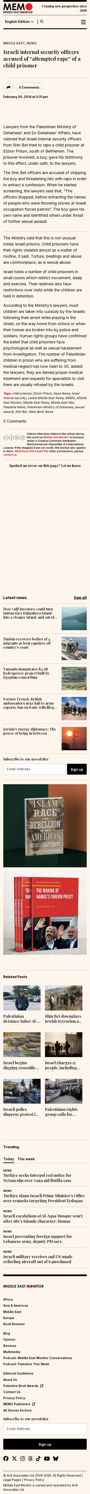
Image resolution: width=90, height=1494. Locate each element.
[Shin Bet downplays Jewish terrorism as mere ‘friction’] (63, 997)
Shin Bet (21, 411)
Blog (6, 1333)
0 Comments (29, 87)
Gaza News (61, 393)
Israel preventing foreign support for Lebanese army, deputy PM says (37, 1239)
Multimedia (11, 1352)
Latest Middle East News (45, 398)
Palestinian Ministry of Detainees (50, 407)
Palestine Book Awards (20, 1386)
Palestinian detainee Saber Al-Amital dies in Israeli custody (20, 1019)
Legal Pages (12, 1480)
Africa (8, 1299)
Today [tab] (8, 1159)
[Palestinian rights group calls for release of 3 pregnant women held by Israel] (63, 1091)
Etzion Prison (42, 393)
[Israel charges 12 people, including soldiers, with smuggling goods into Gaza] (63, 1044)
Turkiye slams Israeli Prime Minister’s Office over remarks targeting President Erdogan (44, 1198)
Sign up (77, 769)
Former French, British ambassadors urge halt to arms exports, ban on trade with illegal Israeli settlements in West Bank (30, 703)
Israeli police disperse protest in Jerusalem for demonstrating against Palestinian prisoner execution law (20, 1112)
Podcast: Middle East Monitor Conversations (37, 1358)
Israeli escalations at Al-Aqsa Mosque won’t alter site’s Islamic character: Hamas (43, 1219)
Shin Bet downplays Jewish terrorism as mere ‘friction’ (63, 1019)
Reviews (9, 1346)
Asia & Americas (15, 1305)
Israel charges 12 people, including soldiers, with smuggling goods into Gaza (61, 1065)
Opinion (9, 1339)
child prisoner (21, 393)
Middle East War (62, 402)
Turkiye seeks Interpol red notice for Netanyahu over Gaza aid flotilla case (37, 1178)
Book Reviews (14, 1324)
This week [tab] (26, 1159)
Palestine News (14, 407)
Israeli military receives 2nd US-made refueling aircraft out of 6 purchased (38, 1259)
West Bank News (41, 411)
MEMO (70, 398)
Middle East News (36, 402)
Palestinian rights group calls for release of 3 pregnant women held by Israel (61, 1112)
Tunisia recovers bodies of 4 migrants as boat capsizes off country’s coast (26, 643)
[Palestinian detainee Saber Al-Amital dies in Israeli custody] (22, 997)
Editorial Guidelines (18, 1373)
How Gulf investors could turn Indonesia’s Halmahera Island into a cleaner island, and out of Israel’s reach (28, 613)
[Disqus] (45, 528)
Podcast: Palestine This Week (26, 1364)
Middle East (14, 43)
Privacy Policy (14, 1398)
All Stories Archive (17, 1410)
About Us (10, 1380)
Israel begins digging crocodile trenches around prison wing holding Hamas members (21, 1065)
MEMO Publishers (16, 1404)
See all (80, 597)
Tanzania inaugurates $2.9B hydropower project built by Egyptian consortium (26, 673)
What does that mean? (29, 451)
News (31, 43)
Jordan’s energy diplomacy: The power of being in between (29, 731)
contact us (10, 454)
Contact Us (12, 1392)
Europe (8, 1318)
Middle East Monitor (56, 437)
